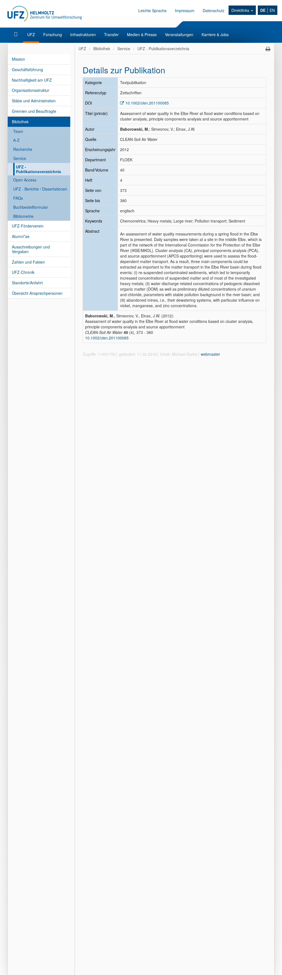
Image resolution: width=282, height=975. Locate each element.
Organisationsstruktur (30, 90)
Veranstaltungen (179, 34)
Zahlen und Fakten (28, 262)
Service (19, 158)
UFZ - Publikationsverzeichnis (38, 169)
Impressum (184, 10)
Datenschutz (213, 10)
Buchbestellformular (30, 207)
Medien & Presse (142, 34)
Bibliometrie (23, 216)
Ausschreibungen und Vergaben (31, 249)
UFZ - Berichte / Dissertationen (40, 189)
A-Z (16, 140)
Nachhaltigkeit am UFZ (32, 80)
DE (262, 10)
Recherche (22, 149)
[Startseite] (16, 34)
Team (18, 131)
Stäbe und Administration (34, 100)
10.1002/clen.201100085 (147, 103)
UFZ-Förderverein (28, 226)
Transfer (111, 34)
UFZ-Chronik (23, 272)
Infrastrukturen (83, 34)
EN (272, 10)
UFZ (31, 34)
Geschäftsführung (27, 69)
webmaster (210, 354)
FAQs (18, 198)
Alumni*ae (20, 236)
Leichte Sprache (152, 10)
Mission (18, 59)
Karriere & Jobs (215, 34)
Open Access (24, 180)
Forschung (52, 34)
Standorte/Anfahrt (27, 282)
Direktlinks (240, 10)
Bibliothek (20, 121)
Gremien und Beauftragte (34, 111)
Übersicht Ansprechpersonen (37, 293)
